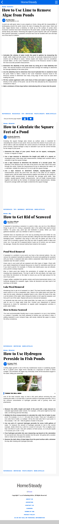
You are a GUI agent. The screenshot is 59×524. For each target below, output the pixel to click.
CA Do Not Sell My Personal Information (29, 517)
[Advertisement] (16, 100)
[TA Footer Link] (29, 491)
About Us (29, 499)
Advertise (29, 502)
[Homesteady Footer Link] (29, 486)
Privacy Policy (29, 514)
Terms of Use (29, 511)
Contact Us (29, 505)
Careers (29, 508)
